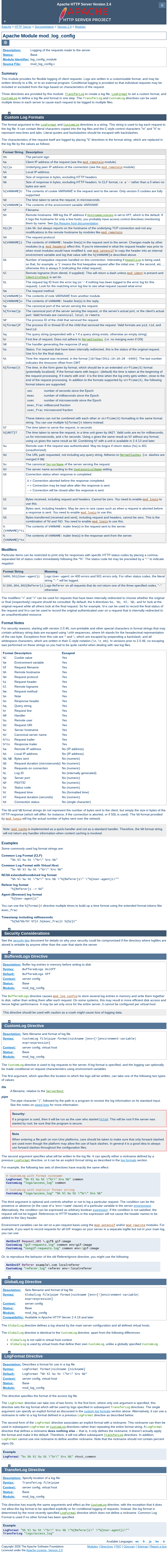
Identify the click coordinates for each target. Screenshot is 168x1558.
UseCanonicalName (88, 469)
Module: (9, 988)
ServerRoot (55, 1091)
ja (150, 1541)
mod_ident (135, 273)
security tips (21, 940)
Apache (6, 26)
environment (142, 1205)
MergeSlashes (92, 339)
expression (100, 1210)
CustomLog (9, 98)
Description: (12, 50)
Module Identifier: (16, 59)
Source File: (12, 64)
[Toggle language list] (5, 43)
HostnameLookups (100, 215)
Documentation (44, 26)
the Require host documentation (76, 223)
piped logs (42, 1105)
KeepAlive (133, 260)
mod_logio (150, 499)
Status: (8, 54)
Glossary (129, 1546)
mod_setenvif (103, 251)
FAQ (118, 1546)
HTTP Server (23, 26)
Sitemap (142, 1546)
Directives (106, 1546)
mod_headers (55, 246)
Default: (9, 974)
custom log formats (97, 1411)
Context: (9, 978)
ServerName (55, 464)
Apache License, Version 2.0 (44, 1550)
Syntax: (8, 969)
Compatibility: (13, 1317)
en (137, 1541)
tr (164, 1541)
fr (144, 1541)
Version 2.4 (64, 26)
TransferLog (74, 94)
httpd (103, 1119)
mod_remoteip (93, 162)
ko (157, 1541)
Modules (80, 26)
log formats (128, 1160)
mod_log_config (65, 996)
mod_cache (19, 829)
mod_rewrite (135, 1225)
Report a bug (158, 1546)
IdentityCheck (37, 277)
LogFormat (119, 94)
